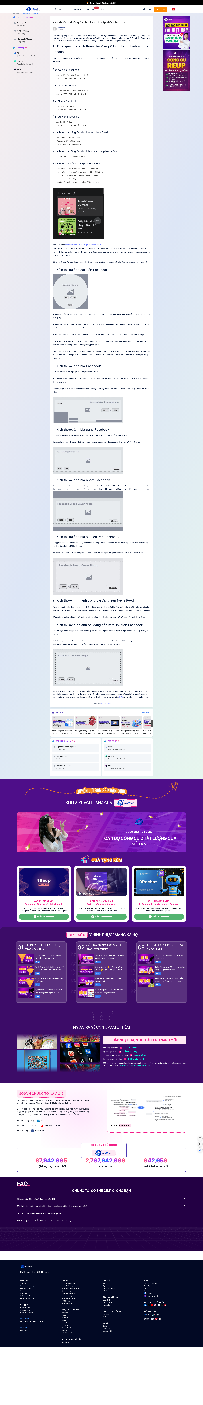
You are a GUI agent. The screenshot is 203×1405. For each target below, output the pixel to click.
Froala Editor (106, 703)
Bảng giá (90, 9)
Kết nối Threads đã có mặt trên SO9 (103, 3)
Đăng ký (162, 9)
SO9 (121, 697)
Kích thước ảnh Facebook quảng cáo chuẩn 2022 (84, 245)
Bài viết (103, 9)
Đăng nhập (147, 9)
